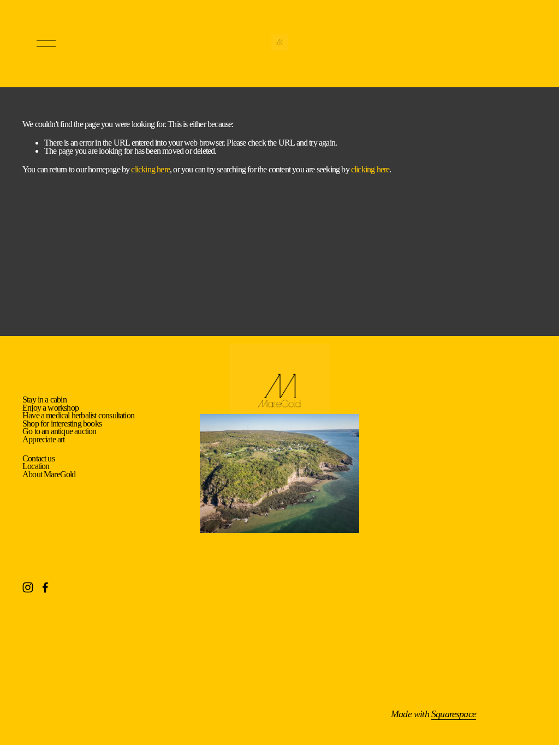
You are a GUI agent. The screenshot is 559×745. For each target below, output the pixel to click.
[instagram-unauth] (27, 587)
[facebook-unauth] (45, 587)
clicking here (150, 169)
